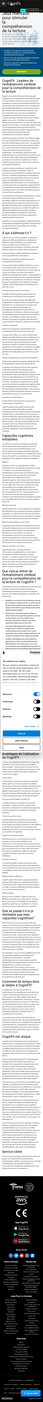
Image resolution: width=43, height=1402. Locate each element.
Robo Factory (10, 1314)
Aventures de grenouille (32, 1313)
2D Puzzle (31, 1318)
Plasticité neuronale (11, 1275)
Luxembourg (8, 1398)
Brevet (21, 1342)
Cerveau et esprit (11, 1265)
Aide (5, 1393)
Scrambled (31, 1302)
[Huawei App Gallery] (22, 1241)
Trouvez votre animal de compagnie (32, 1305)
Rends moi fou (11, 1321)
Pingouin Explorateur (32, 1321)
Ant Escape (11, 1316)
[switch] (36, 702)
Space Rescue (11, 1328)
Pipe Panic (10, 1307)
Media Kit (37, 1384)
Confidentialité (29, 1380)
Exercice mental (21, 1359)
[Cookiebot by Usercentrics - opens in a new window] (30, 652)
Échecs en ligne (11, 1300)
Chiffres (31, 1323)
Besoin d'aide (32, 1393)
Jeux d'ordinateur (31, 1269)
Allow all (21, 734)
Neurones (11, 1272)
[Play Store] (22, 1234)
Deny (21, 748)
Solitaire (11, 1312)
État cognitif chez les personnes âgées (31, 1286)
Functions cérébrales (11, 1284)
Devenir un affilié (9, 1389)
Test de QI (21, 1371)
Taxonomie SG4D (31, 1292)
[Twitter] (16, 1255)
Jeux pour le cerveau (32, 1334)
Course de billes (11, 1333)
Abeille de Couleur (32, 1325)
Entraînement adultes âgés (31, 1283)
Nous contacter (34, 1389)
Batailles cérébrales (21, 1368)
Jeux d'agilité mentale (31, 1328)
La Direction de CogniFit (10, 1384)
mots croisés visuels (11, 1324)
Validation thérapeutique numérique (31, 1266)
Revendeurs (21, 1345)
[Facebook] (10, 1255)
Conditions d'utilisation (16, 1380)
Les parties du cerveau (10, 1270)
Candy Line (31, 1316)
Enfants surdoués (21, 1366)
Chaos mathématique (11, 1331)
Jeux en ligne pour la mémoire (32, 1331)
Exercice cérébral (21, 1349)
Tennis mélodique (32, 1300)
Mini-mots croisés (11, 1302)
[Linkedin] (32, 1255)
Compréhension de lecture (21, 1364)
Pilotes (31, 1274)
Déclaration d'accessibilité (17, 1393)
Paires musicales (31, 1309)
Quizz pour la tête (21, 1352)
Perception (11, 1287)
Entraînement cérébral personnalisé (21, 1356)
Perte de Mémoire (11, 1280)
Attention (11, 1289)
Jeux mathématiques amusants (21, 1361)
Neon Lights (11, 1319)
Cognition (11, 1277)
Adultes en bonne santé (31, 1272)
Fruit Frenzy (11, 1305)
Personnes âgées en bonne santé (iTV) (31, 1280)
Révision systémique (31, 1289)
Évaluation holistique (31, 1276)
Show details (29, 726)
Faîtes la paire (11, 1326)
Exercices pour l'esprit (21, 1354)
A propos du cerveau (11, 1268)
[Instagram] (26, 1255)
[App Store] (22, 1228)
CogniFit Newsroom (26, 1384)
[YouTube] (21, 1255)
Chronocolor (31, 1311)
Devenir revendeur (21, 1389)
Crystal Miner (10, 1309)
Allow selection (21, 740)
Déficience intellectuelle (11, 1282)
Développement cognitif (21, 1347)
